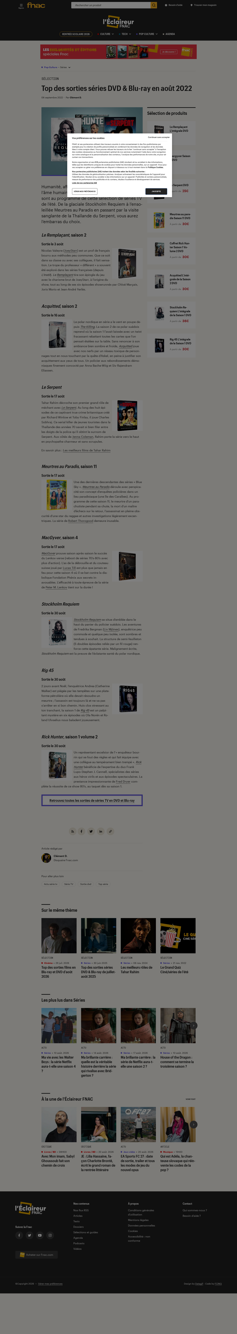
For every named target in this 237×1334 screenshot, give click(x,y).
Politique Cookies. (155, 167)
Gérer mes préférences (85, 191)
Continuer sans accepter (159, 137)
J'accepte (156, 191)
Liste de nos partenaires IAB (84, 183)
